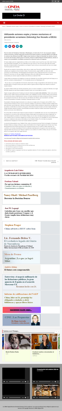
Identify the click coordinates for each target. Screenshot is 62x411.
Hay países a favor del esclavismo (14, 148)
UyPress (8, 355)
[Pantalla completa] (28, 381)
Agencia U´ (35, 355)
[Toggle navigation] (4, 23)
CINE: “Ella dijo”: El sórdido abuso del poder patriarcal (45, 161)
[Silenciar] (25, 381)
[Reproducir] (4, 381)
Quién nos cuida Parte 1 (12, 161)
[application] (16, 375)
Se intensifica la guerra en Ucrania (14, 147)
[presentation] (56, 332)
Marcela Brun (8, 40)
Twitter (12, 134)
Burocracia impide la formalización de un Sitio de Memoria (20, 145)
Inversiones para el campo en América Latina (17, 143)
